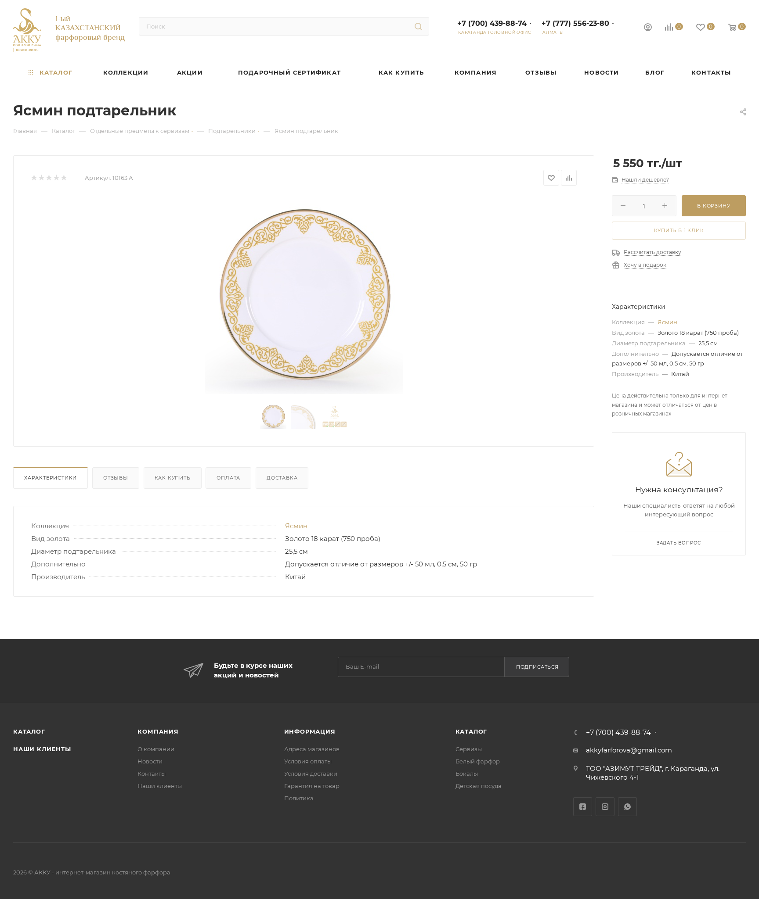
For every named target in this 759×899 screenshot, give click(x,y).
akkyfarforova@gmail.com (629, 750)
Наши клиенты (42, 748)
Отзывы (115, 478)
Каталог (29, 731)
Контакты (151, 773)
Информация (310, 731)
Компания (157, 731)
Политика (299, 798)
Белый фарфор (477, 761)
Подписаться (537, 667)
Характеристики (50, 478)
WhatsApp (627, 806)
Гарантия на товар (312, 785)
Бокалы (466, 773)
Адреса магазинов (312, 748)
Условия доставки (310, 773)
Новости (150, 761)
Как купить (173, 478)
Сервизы (468, 748)
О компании (155, 748)
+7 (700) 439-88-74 (492, 23)
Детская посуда (478, 785)
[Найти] (418, 26)
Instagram (605, 806)
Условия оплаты (308, 761)
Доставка (282, 478)
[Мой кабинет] (648, 28)
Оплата (228, 478)
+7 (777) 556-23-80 (575, 23)
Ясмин (296, 526)
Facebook (582, 806)
